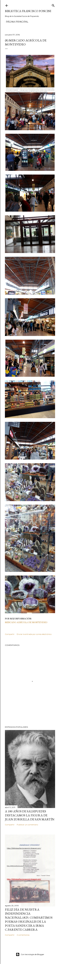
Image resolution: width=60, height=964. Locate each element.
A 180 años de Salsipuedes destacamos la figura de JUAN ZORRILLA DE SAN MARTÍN (29, 815)
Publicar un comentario (27, 824)
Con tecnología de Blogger (32, 954)
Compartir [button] (9, 634)
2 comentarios (23, 935)
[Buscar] (53, 5)
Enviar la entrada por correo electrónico (34, 634)
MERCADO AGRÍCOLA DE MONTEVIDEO (26, 622)
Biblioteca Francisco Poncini (28, 11)
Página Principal (17, 21)
